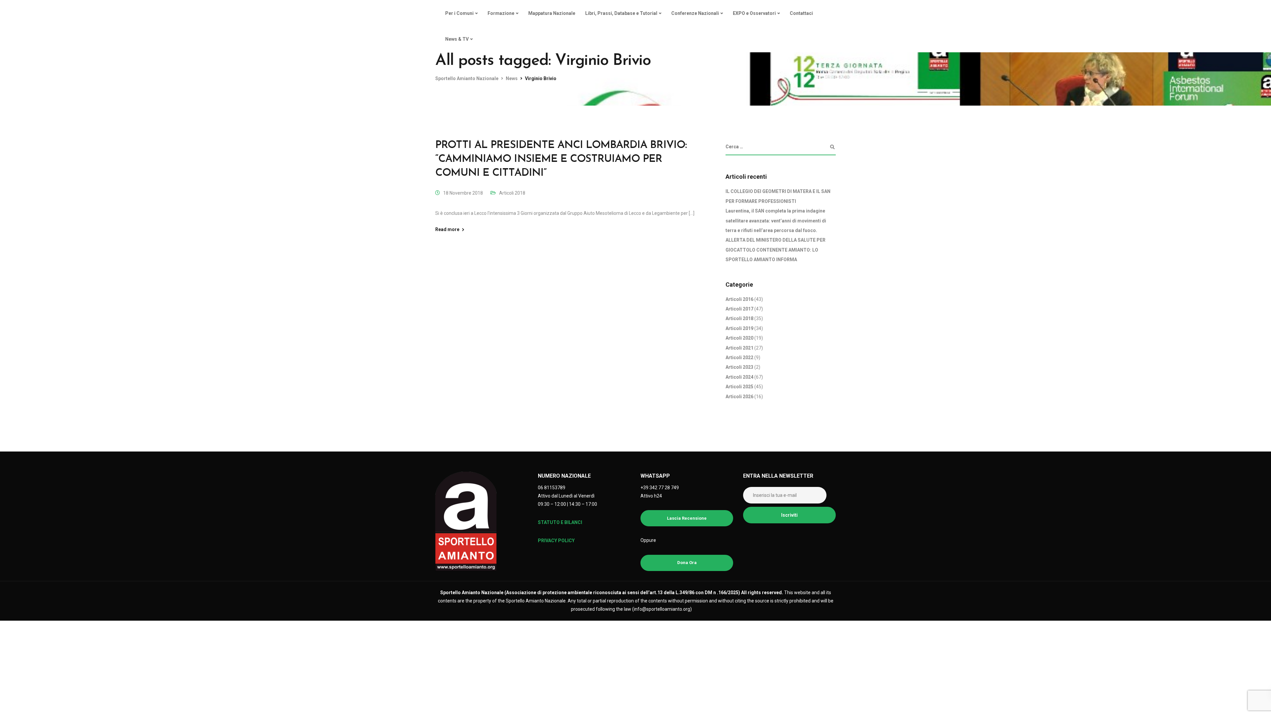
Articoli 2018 (512, 193)
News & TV (457, 39)
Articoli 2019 (739, 328)
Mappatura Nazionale (551, 13)
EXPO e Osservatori (754, 13)
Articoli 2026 (739, 396)
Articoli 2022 (739, 357)
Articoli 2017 (739, 308)
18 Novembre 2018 (463, 193)
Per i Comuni (459, 13)
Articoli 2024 (739, 377)
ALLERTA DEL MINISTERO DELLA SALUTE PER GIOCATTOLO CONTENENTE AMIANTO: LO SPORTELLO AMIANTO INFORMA (775, 249)
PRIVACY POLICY (556, 540)
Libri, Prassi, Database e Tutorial (621, 13)
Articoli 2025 (739, 386)
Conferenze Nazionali (695, 13)
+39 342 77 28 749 (659, 487)
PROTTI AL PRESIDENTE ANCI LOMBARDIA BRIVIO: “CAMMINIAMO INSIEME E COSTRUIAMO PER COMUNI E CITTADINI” (561, 159)
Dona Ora (687, 562)
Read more (447, 229)
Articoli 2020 (739, 338)
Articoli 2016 (739, 299)
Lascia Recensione (687, 518)
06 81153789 (551, 487)
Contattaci (801, 13)
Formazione (501, 13)
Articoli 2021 (739, 348)
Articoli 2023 (739, 367)
